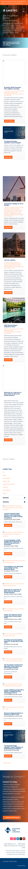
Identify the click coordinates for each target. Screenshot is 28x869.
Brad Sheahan (10, 619)
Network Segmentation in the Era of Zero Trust (13, 713)
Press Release (6, 490)
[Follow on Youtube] (24, 838)
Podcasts (5, 487)
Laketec (8, 546)
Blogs (4, 475)
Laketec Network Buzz (9, 484)
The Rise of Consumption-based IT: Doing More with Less (13, 641)
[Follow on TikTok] (11, 838)
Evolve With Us (9, 121)
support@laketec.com (10, 844)
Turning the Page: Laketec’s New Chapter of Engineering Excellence (13, 747)
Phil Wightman (10, 694)
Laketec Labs (6, 481)
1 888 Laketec (21, 844)
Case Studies (6, 478)
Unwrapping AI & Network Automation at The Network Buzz (13, 568)
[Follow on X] (21, 838)
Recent (5, 493)
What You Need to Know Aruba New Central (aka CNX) (13, 616)
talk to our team (12, 817)
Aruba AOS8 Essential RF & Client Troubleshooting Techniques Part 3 (14, 691)
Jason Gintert (9, 594)
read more (8, 525)
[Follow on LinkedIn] (17, 838)
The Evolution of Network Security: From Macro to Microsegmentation (13, 666)
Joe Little (8, 750)
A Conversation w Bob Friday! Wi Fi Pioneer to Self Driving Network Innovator (12, 542)
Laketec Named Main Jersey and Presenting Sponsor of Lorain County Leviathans (13, 516)
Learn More (8, 157)
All (3, 472)
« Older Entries (7, 763)
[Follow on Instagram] (14, 838)
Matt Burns (9, 519)
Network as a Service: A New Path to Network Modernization (12, 591)
